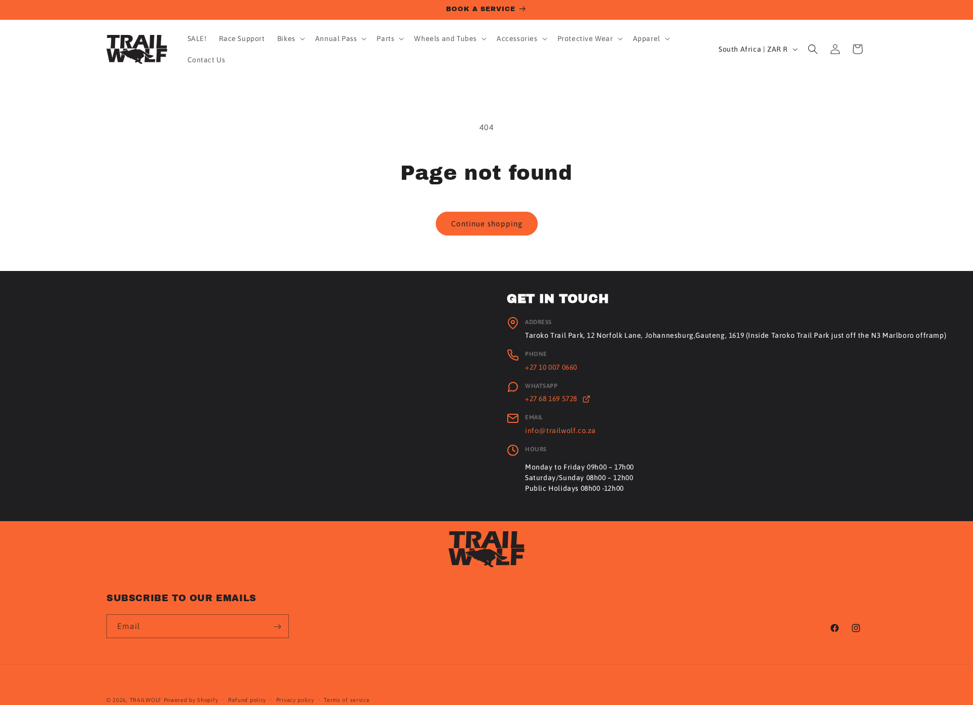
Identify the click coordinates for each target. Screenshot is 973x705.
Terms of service (346, 700)
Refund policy (247, 700)
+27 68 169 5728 (552, 399)
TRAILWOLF (146, 700)
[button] (290, 38)
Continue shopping (486, 223)
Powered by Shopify (191, 700)
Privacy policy (295, 700)
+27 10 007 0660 (551, 367)
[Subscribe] (277, 627)
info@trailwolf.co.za (560, 430)
